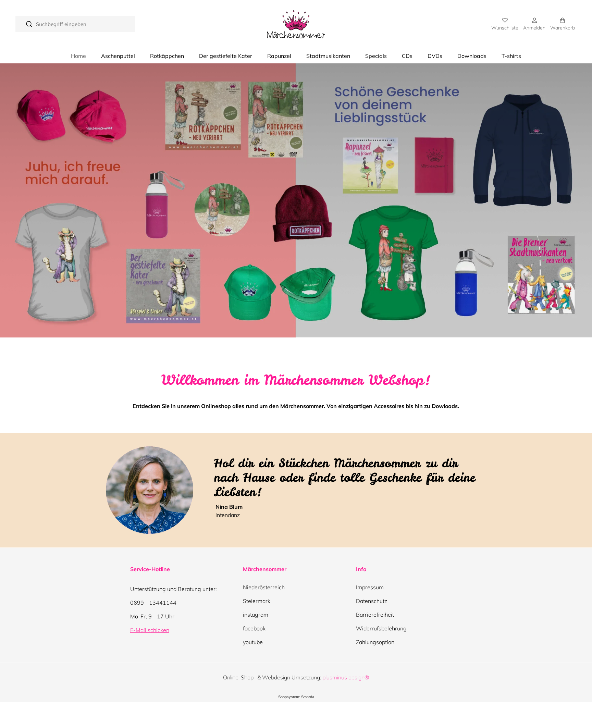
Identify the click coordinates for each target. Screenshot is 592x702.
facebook (254, 630)
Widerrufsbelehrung (381, 628)
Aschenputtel (118, 55)
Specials (376, 55)
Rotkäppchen (167, 55)
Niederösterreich (264, 589)
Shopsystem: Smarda (296, 697)
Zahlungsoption (375, 642)
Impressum (370, 587)
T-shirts (511, 55)
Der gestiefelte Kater (225, 55)
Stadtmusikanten (328, 55)
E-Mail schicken (149, 630)
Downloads (471, 55)
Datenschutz (371, 601)
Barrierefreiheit (375, 614)
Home (78, 55)
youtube (253, 644)
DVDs (435, 55)
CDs (407, 55)
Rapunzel (279, 55)
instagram (255, 616)
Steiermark (256, 603)
